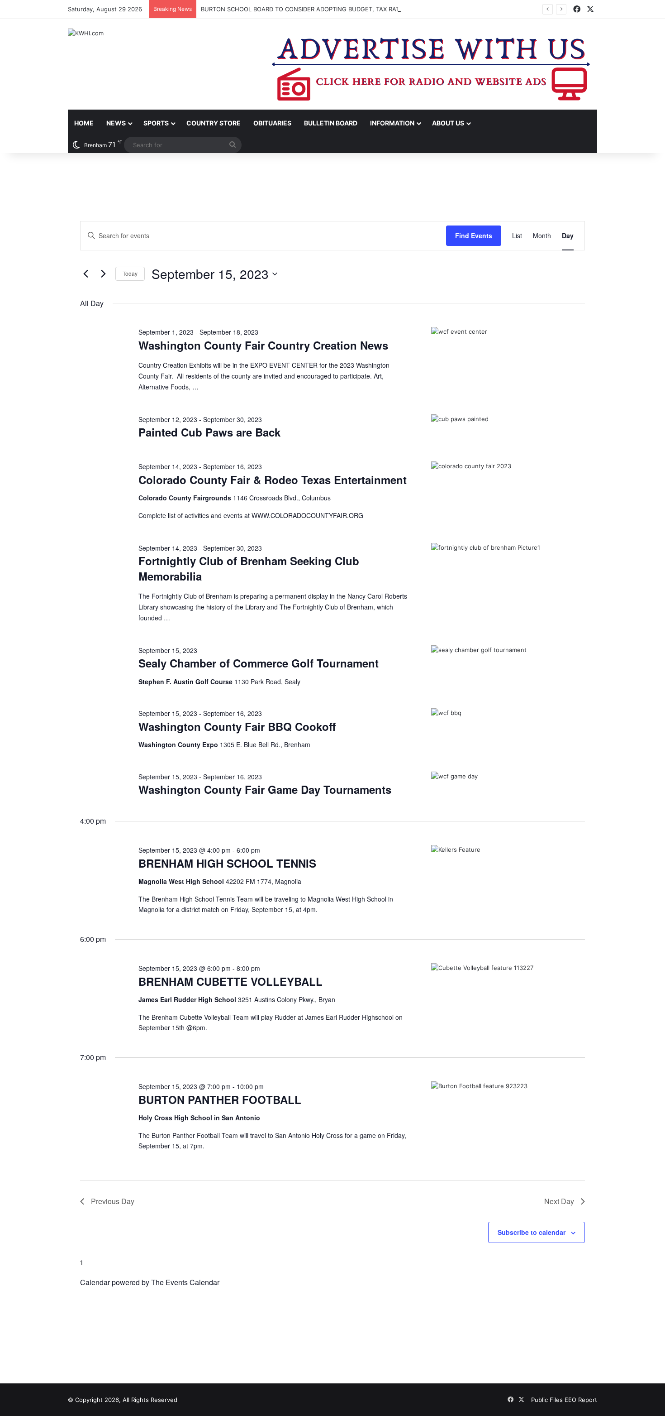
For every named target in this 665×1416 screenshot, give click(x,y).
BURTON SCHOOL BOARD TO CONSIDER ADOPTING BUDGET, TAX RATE (302, 9)
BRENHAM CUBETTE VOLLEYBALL (230, 981)
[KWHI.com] (86, 33)
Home (84, 123)
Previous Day (112, 1201)
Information (392, 123)
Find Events (473, 235)
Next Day (559, 1201)
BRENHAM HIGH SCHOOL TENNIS (227, 863)
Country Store (213, 123)
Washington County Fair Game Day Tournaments (264, 789)
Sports (156, 123)
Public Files (548, 1399)
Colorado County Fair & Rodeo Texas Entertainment (272, 479)
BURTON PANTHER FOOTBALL (219, 1099)
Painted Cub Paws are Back (209, 432)
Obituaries (272, 123)
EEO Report (581, 1399)
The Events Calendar (185, 1282)
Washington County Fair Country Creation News (263, 345)
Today (130, 273)
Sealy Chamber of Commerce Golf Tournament (258, 663)
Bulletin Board (330, 123)
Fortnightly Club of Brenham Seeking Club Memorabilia (248, 568)
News (116, 123)
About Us (448, 123)
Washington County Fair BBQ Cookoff (237, 726)
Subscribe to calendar (531, 1232)
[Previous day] (85, 274)
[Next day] (103, 274)
